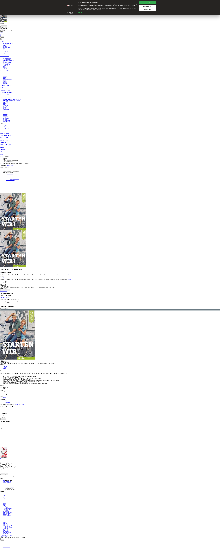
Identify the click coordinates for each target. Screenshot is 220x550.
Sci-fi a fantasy (5, 44)
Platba (4, 505)
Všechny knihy (5, 101)
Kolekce (4, 107)
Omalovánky (5, 82)
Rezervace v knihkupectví (7, 512)
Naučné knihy (5, 81)
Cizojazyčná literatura (5, 97)
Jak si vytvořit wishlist (7, 510)
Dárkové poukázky (5, 133)
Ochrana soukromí (6, 546)
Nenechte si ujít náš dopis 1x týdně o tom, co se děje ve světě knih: (12, 537)
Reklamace (5, 516)
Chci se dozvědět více (82, 12)
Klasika (4, 48)
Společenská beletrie (6, 47)
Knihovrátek (5, 523)
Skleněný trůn (5, 130)
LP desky (2, 149)
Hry (1, 35)
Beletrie (2, 41)
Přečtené (2, 34)
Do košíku (2, 364)
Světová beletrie (6, 51)
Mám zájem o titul (6, 109)
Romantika (5, 46)
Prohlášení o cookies (6, 526)
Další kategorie (5, 53)
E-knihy (1, 32)
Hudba (2, 147)
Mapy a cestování (4, 94)
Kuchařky (2, 87)
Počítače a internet (6, 65)
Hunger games (5, 127)
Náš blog (4, 522)
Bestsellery (5, 103)
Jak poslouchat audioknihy (7, 508)
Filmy (1, 151)
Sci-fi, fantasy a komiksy (7, 79)
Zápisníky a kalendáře (5, 144)
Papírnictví (3, 142)
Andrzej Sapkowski (6, 121)
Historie (4, 61)
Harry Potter (5, 125)
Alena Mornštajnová (6, 120)
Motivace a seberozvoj (7, 58)
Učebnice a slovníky (5, 90)
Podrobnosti (5, 367)
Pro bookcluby (5, 533)
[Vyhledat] (11, 30)
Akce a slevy (5, 106)
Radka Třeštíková (6, 118)
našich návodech (10, 165)
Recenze (4, 368)
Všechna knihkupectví (7, 481)
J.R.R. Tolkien (5, 116)
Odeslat (2, 539)
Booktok (4, 108)
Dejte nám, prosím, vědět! (19, 404)
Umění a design (5, 67)
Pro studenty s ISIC (6, 514)
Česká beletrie (5, 50)
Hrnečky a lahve (4, 140)
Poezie (4, 52)
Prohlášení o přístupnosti (7, 527)
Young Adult (5, 76)
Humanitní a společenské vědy (8, 60)
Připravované (5, 105)
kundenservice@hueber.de (7, 434)
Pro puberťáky (5, 75)
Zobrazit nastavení (147, 6)
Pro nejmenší (5, 72)
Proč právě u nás (6, 506)
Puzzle (1, 154)
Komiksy (4, 45)
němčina (4, 397)
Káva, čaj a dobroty (5, 137)
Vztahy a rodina (6, 63)
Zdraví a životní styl (6, 64)
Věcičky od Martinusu (5, 135)
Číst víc (69, 274)
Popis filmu (5, 366)
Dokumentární (5, 189)
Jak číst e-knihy (5, 507)
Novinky (4, 104)
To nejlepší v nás (3, 458)
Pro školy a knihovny (6, 513)
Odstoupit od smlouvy (7, 517)
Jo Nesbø (4, 117)
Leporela (4, 80)
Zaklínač (4, 126)
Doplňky (2, 36)
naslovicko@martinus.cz (9, 487)
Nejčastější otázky (6, 511)
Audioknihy (2, 33)
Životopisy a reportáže (7, 62)
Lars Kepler (5, 119)
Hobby (4, 66)
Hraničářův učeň (6, 128)
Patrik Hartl (5, 115)
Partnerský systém (6, 524)
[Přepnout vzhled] (1, 39)
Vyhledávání (2, 29)
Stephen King (5, 114)
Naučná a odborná (4, 56)
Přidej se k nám (5, 528)
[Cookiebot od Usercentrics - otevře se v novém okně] (70, 13)
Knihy (2, 31)
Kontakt (4, 503)
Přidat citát (2, 445)
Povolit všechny (147, 2)
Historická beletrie (6, 49)
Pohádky (4, 78)
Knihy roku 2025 (6, 102)
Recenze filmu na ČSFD (4, 423)
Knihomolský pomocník (4, 297)
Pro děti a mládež (4, 70)
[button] (110, 286)
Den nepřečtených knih (7, 531)
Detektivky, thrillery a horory (8, 43)
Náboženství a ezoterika (6, 92)
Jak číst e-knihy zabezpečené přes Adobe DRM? (9, 185)
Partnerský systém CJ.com (7, 525)
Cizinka (4, 129)
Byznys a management (7, 59)
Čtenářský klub (5, 529)
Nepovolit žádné (147, 9)
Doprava (4, 504)
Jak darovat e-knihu (6, 509)
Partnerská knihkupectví (7, 482)
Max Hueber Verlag (6, 277)
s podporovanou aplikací (14, 179)
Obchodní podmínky (6, 547)
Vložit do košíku (3, 288)
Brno (4, 480)
